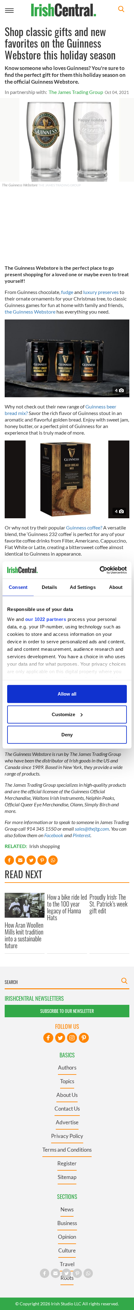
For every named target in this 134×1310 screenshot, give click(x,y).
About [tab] (116, 587)
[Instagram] (72, 1038)
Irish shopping (44, 846)
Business (67, 1223)
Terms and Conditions (67, 1149)
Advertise (67, 1122)
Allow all (67, 694)
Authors (67, 1067)
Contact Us (67, 1108)
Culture (67, 1250)
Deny (67, 734)
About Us (67, 1095)
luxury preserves (101, 292)
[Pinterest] (84, 1038)
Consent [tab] (18, 587)
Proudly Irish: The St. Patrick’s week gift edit (108, 903)
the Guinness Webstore (30, 312)
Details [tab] (49, 587)
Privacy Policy (67, 1136)
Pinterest (81, 835)
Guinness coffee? (84, 527)
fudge (67, 292)
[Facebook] (48, 1038)
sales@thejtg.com (92, 829)
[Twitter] (60, 1038)
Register (67, 1163)
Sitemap (67, 1177)
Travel (67, 1264)
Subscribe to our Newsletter (67, 1011)
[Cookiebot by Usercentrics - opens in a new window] (99, 570)
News (67, 1209)
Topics (67, 1081)
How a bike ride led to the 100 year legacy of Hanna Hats (67, 907)
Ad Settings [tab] (83, 587)
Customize (63, 714)
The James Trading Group (76, 92)
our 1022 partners (45, 619)
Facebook (53, 835)
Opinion (67, 1236)
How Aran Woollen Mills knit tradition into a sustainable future (24, 935)
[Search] (121, 10)
